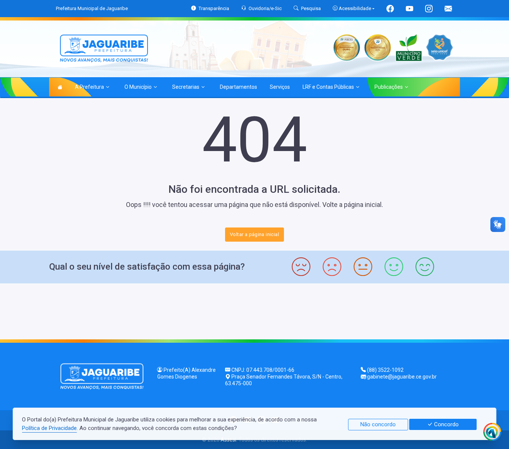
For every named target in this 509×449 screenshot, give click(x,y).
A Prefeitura (89, 87)
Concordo (446, 424)
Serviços (280, 87)
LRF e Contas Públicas (328, 87)
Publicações (388, 87)
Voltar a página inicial (254, 234)
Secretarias (185, 87)
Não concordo (378, 424)
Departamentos (238, 87)
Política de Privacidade (49, 428)
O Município (138, 87)
